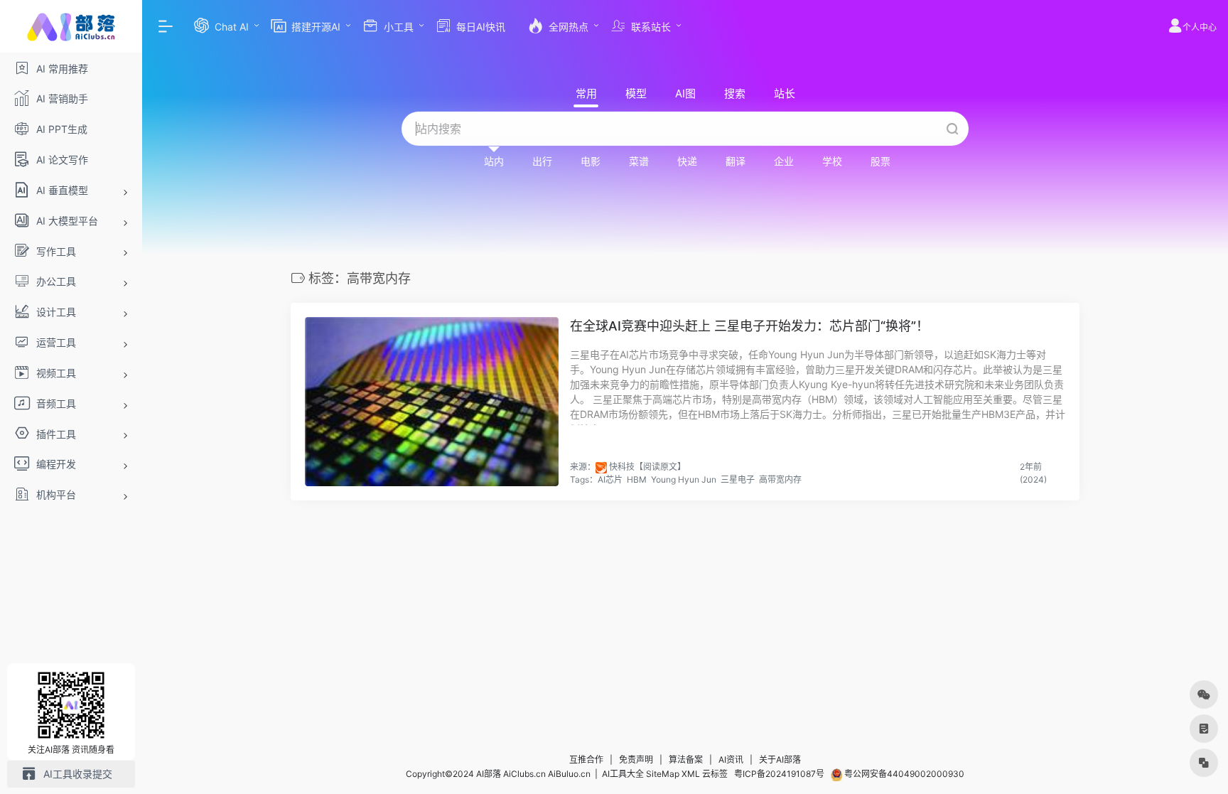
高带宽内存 (780, 479)
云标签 (715, 773)
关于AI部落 (780, 759)
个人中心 (1200, 27)
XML (691, 773)
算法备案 (686, 759)
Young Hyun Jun (683, 479)
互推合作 (586, 759)
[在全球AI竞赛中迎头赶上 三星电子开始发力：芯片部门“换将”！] (432, 401)
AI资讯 (730, 759)
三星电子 (738, 479)
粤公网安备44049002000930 (903, 773)
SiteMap (662, 773)
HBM (637, 479)
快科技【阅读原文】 (647, 466)
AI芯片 (610, 479)
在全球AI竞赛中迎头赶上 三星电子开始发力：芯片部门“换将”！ (749, 325)
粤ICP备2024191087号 (779, 773)
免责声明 (636, 759)
